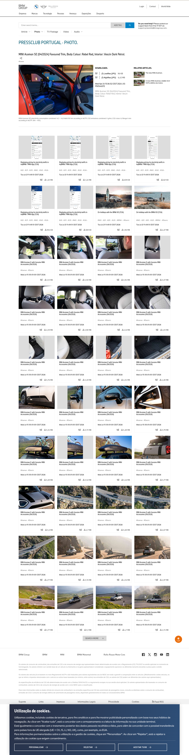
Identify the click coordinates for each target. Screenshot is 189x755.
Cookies (135, 701)
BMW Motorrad (84, 654)
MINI (62, 654)
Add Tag (118, 25)
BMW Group (24, 654)
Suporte (22, 701)
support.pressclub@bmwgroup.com (152, 28)
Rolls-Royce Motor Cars (114, 654)
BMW (44, 654)
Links (41, 701)
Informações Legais (87, 701)
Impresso (60, 701)
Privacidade (113, 701)
